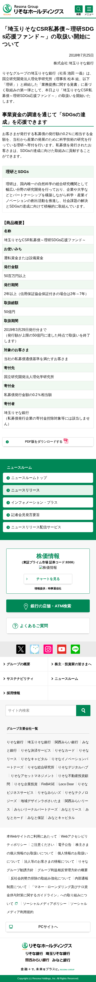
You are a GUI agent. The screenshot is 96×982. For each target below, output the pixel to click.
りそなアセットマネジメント (32, 776)
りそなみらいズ (49, 792)
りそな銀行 (15, 742)
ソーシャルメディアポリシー (45, 903)
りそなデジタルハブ (73, 767)
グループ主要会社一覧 (22, 728)
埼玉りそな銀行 (39, 742)
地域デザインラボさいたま (41, 801)
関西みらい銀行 (66, 742)
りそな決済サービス (36, 750)
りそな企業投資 (26, 784)
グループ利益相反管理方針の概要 (63, 870)
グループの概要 (18, 664)
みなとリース (71, 809)
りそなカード (65, 750)
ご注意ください (42, 844)
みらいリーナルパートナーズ (36, 809)
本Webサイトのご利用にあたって (32, 836)
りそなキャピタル (34, 759)
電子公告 (64, 844)
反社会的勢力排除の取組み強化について (41, 878)
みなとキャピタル (61, 818)
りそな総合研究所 (40, 767)
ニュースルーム (66, 678)
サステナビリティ (20, 678)
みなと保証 (35, 818)
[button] (79, 14)
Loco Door (66, 784)
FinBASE (48, 784)
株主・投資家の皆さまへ (73, 664)
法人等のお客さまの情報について (49, 861)
